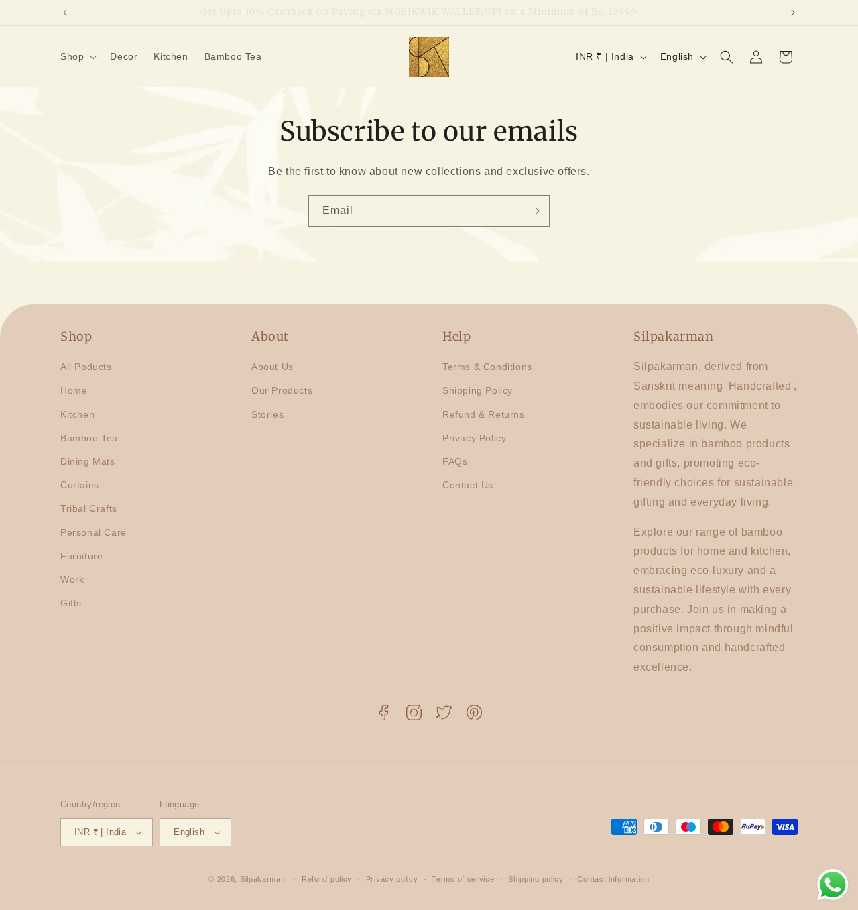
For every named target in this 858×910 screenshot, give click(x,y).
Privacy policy (392, 878)
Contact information (613, 878)
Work (72, 579)
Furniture (81, 556)
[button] (77, 56)
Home (73, 391)
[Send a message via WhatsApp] (832, 884)
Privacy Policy (474, 438)
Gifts (71, 603)
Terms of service (463, 878)
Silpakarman (263, 879)
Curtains (79, 484)
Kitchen (77, 414)
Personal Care (93, 532)
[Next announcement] (793, 12)
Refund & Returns (483, 414)
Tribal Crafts (88, 508)
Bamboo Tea (89, 438)
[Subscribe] (534, 211)
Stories (267, 414)
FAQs (454, 461)
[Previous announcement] (65, 12)
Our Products (281, 391)
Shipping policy (536, 878)
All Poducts (86, 366)
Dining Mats (87, 461)
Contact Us (467, 484)
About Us (272, 366)
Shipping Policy (477, 391)
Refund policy (327, 878)
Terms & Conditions (487, 366)
